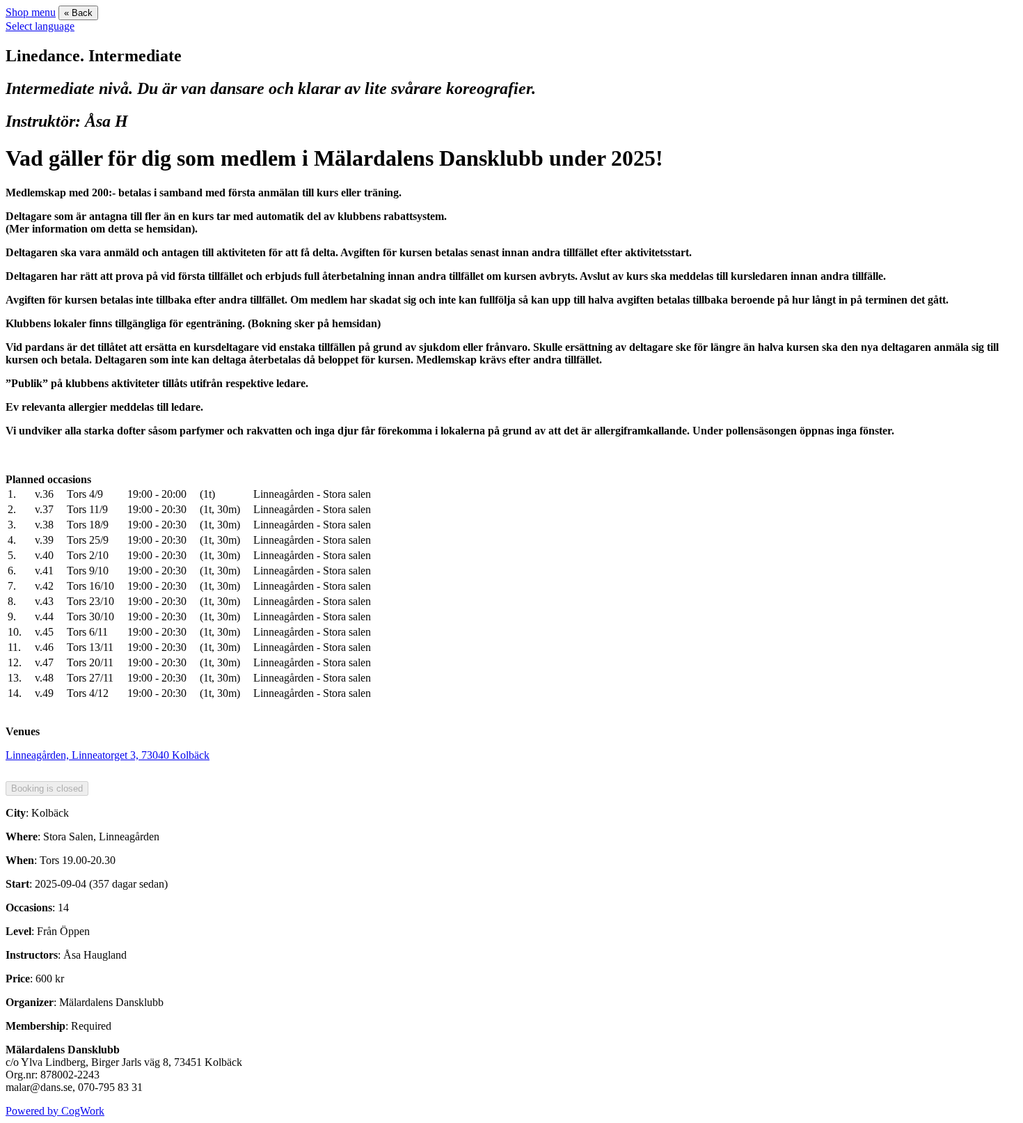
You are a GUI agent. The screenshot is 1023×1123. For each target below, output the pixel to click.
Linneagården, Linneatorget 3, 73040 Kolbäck (107, 755)
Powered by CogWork (55, 1111)
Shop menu (31, 12)
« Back (78, 13)
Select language (40, 26)
